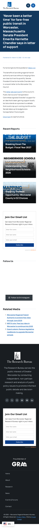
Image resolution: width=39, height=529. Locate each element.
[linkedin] (32, 400)
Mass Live (31, 68)
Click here (6, 117)
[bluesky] (22, 400)
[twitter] (12, 400)
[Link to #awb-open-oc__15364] (33, 5)
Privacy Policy (21, 517)
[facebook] (7, 400)
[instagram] (17, 400)
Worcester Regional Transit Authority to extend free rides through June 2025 (19, 318)
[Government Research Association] (19, 463)
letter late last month (14, 92)
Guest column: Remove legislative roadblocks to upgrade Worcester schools (20, 332)
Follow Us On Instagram (20, 298)
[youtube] (27, 400)
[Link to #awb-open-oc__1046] (28, 5)
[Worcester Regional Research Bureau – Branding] (11, 3)
